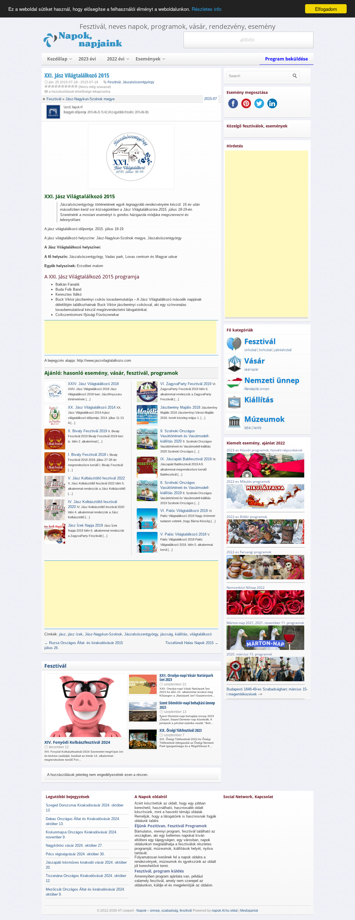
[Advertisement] (130, 337)
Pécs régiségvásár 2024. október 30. (75, 854)
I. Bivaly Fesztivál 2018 (87, 455)
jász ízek (75, 634)
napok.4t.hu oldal (225, 911)
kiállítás (181, 634)
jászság (166, 634)
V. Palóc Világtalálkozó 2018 (183, 534)
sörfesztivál (250, 349)
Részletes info (206, 9)
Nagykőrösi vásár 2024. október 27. (74, 845)
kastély (257, 427)
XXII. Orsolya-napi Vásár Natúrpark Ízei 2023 (186, 677)
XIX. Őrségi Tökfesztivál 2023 (180, 730)
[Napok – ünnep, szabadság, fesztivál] (83, 47)
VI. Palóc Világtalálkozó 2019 (184, 511)
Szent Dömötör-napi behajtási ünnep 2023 (187, 705)
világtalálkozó (201, 634)
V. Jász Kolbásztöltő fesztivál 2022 (96, 478)
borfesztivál (265, 349)
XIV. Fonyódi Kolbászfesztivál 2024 (77, 742)
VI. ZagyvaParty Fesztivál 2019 (185, 384)
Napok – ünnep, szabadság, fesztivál (164, 911)
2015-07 (210, 99)
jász (62, 634)
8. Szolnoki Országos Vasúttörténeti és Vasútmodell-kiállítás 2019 (184, 488)
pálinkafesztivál (282, 349)
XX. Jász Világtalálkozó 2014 (91, 407)
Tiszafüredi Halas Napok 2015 (191, 643)
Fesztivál (114, 82)
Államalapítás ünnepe (256, 388)
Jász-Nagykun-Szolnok (103, 634)
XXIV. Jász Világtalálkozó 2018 (93, 384)
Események (148, 59)
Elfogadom (326, 8)
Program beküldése (286, 59)
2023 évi (87, 59)
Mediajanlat (249, 911)
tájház (247, 427)
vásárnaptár (251, 369)
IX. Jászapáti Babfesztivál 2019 (186, 459)
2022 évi (116, 59)
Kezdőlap (57, 59)
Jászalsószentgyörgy (138, 82)
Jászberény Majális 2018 (180, 407)
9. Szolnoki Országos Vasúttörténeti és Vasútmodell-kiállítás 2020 (184, 436)
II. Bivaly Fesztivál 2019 (87, 431)
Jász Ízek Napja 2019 (85, 525)
